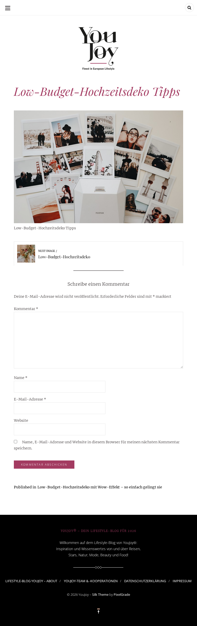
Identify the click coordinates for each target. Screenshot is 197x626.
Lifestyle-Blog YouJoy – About (31, 581)
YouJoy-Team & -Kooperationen (91, 581)
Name (20, 377)
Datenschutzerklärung (145, 581)
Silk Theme (100, 594)
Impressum (182, 581)
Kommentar (26, 308)
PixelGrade (122, 594)
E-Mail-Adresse (30, 399)
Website (21, 420)
